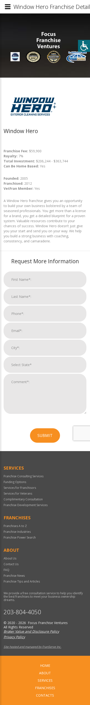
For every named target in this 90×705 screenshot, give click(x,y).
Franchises (45, 688)
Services (45, 680)
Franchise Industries (17, 532)
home (45, 665)
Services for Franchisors (20, 488)
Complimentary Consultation (23, 499)
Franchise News (14, 576)
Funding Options (15, 482)
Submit (45, 435)
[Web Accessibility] (84, 46)
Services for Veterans (18, 493)
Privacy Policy (14, 637)
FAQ (6, 570)
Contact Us (11, 564)
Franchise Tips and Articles (22, 581)
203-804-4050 (22, 612)
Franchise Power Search (20, 537)
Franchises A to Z (15, 526)
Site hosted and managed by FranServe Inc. (32, 647)
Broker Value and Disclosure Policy (31, 631)
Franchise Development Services (26, 505)
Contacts (45, 695)
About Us (10, 558)
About (45, 673)
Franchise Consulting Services (23, 476)
